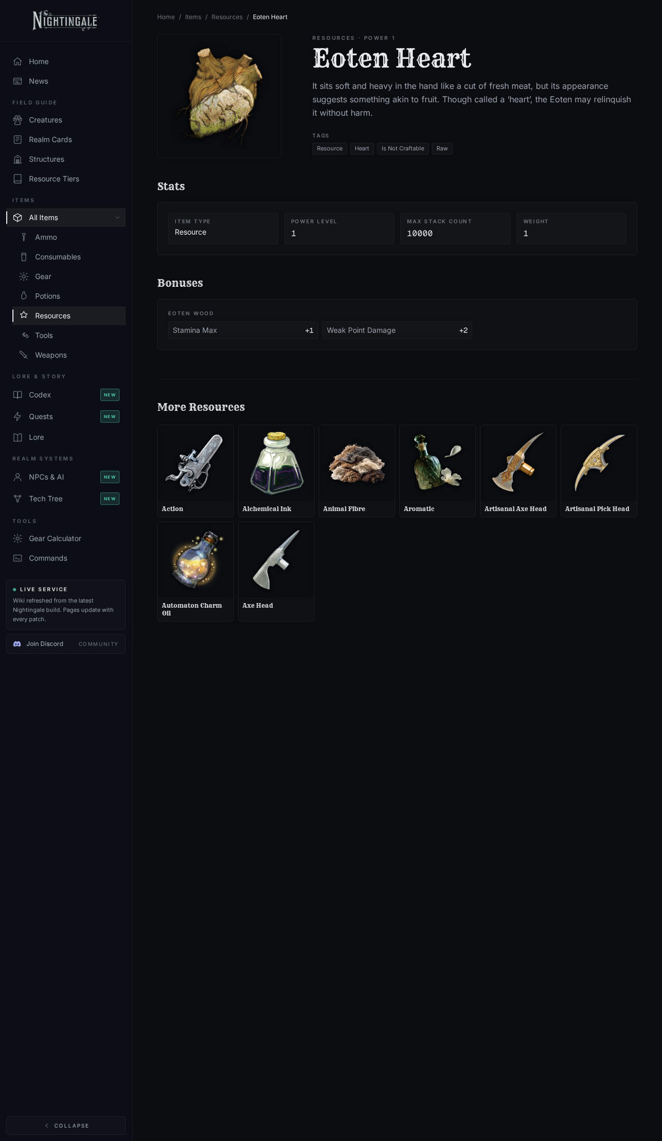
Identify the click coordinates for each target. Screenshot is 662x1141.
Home (166, 17)
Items (193, 17)
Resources (227, 17)
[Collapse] (117, 217)
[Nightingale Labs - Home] (66, 21)
